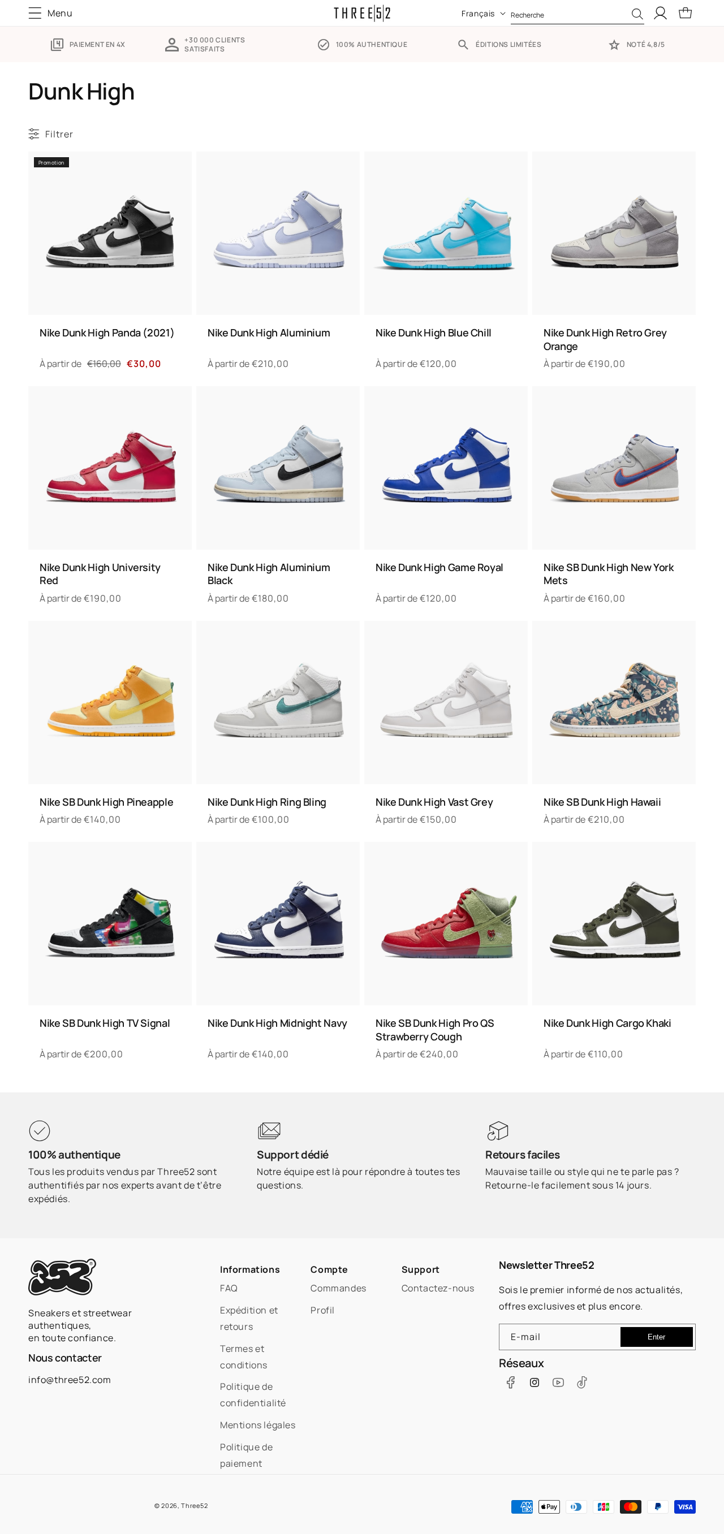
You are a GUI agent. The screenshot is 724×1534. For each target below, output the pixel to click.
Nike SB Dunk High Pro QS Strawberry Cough (435, 1030)
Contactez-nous (438, 1288)
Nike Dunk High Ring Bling (267, 802)
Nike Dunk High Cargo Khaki (607, 1023)
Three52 (194, 1505)
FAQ (229, 1288)
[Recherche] (637, 14)
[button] (53, 13)
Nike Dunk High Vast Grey (434, 802)
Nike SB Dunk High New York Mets (609, 574)
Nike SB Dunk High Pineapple (106, 802)
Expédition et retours (249, 1318)
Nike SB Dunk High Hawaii (602, 802)
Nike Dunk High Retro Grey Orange (605, 339)
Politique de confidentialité (253, 1394)
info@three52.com (69, 1379)
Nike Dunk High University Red (100, 574)
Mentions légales (258, 1425)
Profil (323, 1310)
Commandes (338, 1288)
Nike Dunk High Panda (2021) (107, 332)
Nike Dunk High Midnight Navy (277, 1023)
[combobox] (577, 13)
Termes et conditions (244, 1356)
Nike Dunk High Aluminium (269, 332)
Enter (656, 1337)
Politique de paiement (246, 1455)
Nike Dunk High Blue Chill (434, 332)
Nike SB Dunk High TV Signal (105, 1023)
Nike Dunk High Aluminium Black (269, 574)
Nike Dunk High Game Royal (439, 567)
